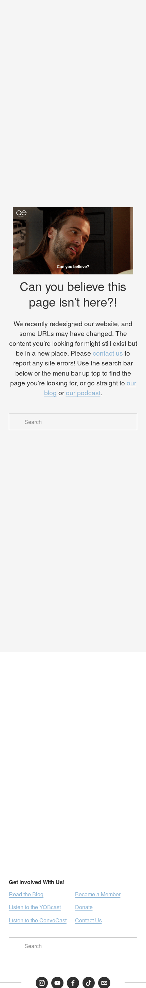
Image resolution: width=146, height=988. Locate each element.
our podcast (83, 392)
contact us (108, 353)
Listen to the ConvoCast (38, 920)
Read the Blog (26, 894)
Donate (84, 907)
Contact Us (88, 920)
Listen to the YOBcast (35, 907)
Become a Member (98, 894)
